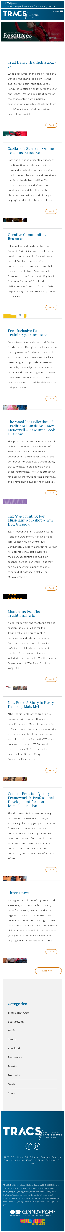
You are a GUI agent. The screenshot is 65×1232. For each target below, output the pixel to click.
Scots (12, 1093)
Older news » (48, 970)
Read (51, 125)
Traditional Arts (18, 1012)
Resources (15, 1057)
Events (12, 1066)
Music (12, 1030)
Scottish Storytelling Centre (19, 6)
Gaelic (12, 1084)
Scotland (14, 1048)
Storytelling (16, 1021)
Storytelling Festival (45, 6)
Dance (12, 1039)
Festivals (14, 1075)
